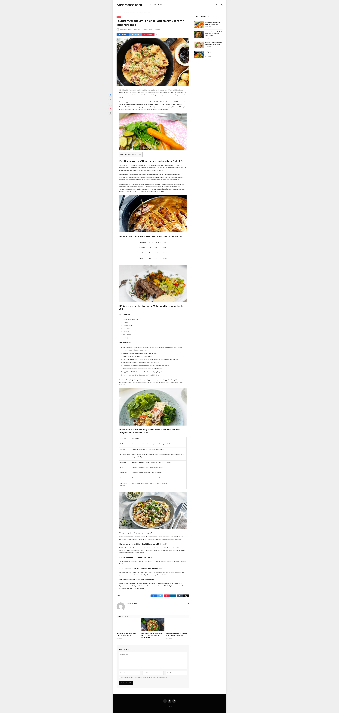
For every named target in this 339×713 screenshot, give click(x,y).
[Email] (110, 113)
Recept (148, 5)
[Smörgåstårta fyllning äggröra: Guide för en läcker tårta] (128, 624)
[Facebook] (110, 95)
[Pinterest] (110, 108)
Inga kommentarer (147, 29)
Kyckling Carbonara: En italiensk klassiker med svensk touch (176, 635)
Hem (118, 12)
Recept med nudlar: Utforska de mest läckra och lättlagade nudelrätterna (151, 636)
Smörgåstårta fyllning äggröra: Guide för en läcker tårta (126, 635)
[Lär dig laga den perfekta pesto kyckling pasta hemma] (199, 54)
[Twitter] (110, 99)
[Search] (221, 5)
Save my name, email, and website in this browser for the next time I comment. (144, 677)
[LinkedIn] (110, 104)
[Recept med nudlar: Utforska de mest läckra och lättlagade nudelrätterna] (152, 624)
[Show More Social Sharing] (156, 34)
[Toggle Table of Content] (139, 154)
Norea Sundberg (127, 29)
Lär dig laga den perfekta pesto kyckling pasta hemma (213, 53)
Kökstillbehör (158, 5)
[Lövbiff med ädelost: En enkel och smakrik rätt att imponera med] (153, 62)
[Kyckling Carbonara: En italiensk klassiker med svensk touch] (177, 624)
